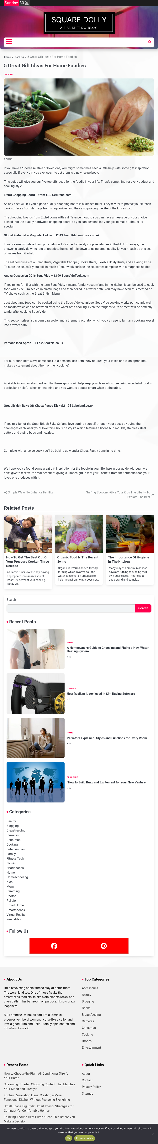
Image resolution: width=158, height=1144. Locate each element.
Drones (87, 1041)
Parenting (13, 891)
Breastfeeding (16, 830)
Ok (69, 1138)
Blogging (72, 777)
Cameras (13, 835)
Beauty (11, 821)
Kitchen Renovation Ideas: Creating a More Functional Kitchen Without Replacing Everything (37, 1098)
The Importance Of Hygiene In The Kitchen (128, 559)
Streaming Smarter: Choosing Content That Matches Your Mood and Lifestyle (39, 1087)
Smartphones (16, 910)
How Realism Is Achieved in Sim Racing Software (101, 694)
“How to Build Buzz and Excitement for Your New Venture (106, 782)
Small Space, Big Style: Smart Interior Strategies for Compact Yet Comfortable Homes (38, 1108)
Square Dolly (79, 19)
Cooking (8, 74)
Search (11, 600)
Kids (10, 882)
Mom (10, 886)
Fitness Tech (15, 858)
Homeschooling (17, 877)
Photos (11, 896)
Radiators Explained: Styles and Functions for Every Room (107, 738)
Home (70, 642)
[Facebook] (54, 946)
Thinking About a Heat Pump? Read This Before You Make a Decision (39, 1119)
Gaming (71, 688)
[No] (153, 1134)
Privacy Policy (91, 1087)
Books (86, 1008)
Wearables (14, 919)
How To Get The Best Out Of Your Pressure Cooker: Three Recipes (27, 561)
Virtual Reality (16, 915)
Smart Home (15, 905)
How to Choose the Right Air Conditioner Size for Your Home (36, 1076)
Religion (12, 900)
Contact (87, 1080)
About (86, 1074)
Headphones (15, 868)
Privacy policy (84, 1138)
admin (8, 159)
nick (69, 657)
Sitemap (87, 1093)
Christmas (13, 840)
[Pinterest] (104, 946)
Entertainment (16, 849)
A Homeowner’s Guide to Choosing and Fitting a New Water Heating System (108, 649)
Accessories (90, 988)
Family (11, 854)
